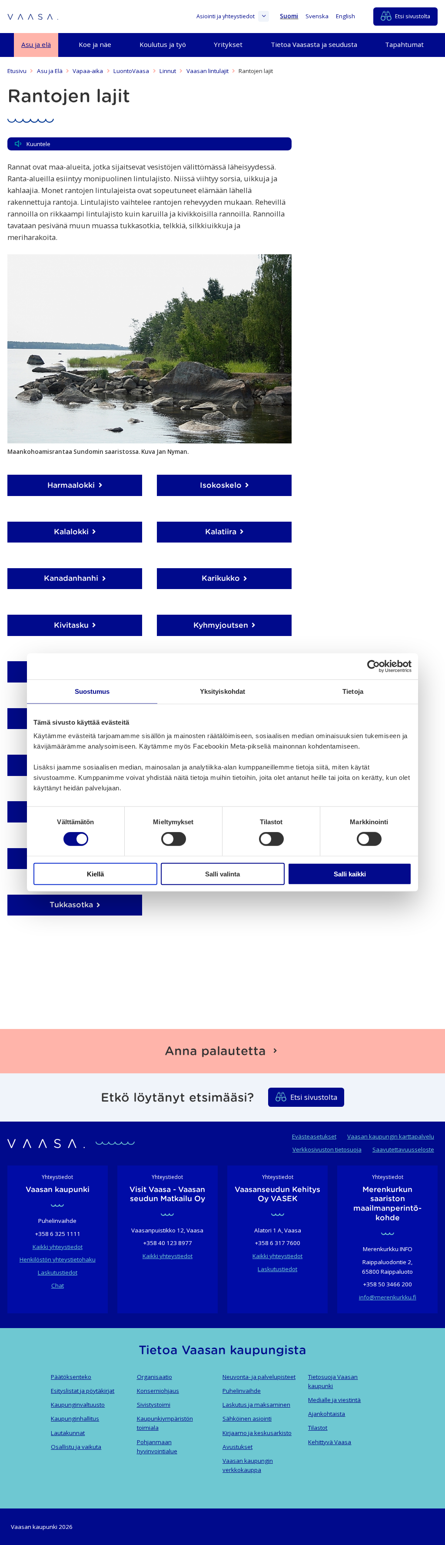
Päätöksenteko (71, 1377)
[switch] (173, 839)
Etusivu (17, 71)
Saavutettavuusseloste (403, 1149)
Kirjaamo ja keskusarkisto (257, 1433)
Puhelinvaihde (241, 1391)
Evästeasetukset (314, 1136)
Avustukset (237, 1447)
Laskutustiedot (57, 1272)
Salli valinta (222, 873)
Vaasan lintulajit (207, 71)
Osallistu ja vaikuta (76, 1447)
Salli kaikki (350, 873)
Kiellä (95, 873)
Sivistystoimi (153, 1404)
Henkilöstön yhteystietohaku (58, 1259)
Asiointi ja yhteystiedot (225, 16)
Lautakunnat (68, 1433)
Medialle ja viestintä (334, 1400)
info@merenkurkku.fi (387, 1297)
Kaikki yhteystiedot (58, 1247)
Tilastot (317, 1428)
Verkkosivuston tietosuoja (327, 1149)
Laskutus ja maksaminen (256, 1404)
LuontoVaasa (131, 71)
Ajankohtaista (326, 1414)
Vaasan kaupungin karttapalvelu (390, 1136)
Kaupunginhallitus (75, 1418)
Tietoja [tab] (352, 691)
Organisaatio (154, 1377)
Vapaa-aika (88, 71)
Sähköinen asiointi (247, 1418)
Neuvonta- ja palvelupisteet (259, 1377)
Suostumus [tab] (92, 691)
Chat (57, 1285)
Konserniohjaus (158, 1391)
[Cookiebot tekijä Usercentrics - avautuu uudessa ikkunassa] (373, 666)
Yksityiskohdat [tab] (222, 691)
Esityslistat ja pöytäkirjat (82, 1391)
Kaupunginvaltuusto (78, 1404)
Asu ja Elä (50, 71)
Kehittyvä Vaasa (329, 1442)
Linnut (167, 71)
